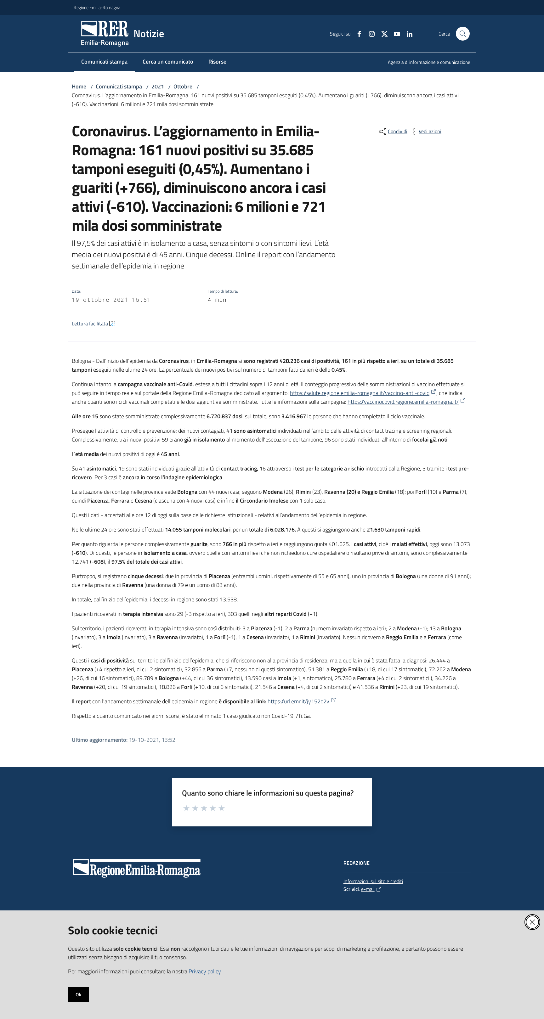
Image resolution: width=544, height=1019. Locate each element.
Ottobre (182, 86)
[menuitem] (425, 63)
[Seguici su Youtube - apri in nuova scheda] (394, 33)
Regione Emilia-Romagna (97, 7)
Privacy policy (205, 971)
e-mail (368, 889)
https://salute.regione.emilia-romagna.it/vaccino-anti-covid (359, 393)
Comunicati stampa (119, 86)
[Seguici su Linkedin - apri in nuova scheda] (407, 33)
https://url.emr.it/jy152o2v (298, 701)
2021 (157, 86)
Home (79, 86)
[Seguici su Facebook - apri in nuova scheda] (356, 33)
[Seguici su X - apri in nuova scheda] (382, 33)
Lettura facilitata (90, 323)
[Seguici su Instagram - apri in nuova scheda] (369, 33)
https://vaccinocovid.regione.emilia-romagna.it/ (403, 401)
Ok (79, 994)
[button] (462, 33)
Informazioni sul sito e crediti (373, 881)
